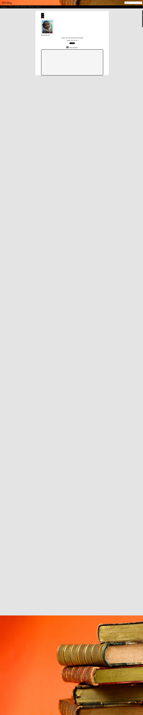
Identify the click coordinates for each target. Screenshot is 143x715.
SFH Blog (16, 7)
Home (11, 7)
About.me (38, 7)
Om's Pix (73, 40)
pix (77, 40)
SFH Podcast (23, 7)
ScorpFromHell (79, 38)
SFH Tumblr (31, 7)
